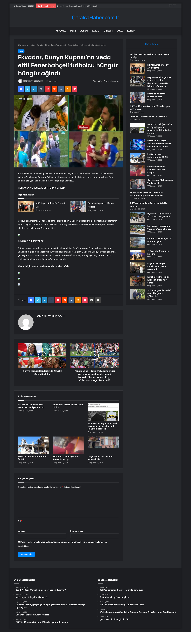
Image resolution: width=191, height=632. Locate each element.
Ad (20, 521)
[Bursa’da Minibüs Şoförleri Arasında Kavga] (68, 445)
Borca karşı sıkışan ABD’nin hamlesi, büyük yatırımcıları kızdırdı (159, 143)
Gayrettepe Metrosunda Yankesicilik (100, 458)
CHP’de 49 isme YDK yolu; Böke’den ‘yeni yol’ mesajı (31, 406)
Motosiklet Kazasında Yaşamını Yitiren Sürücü (159, 227)
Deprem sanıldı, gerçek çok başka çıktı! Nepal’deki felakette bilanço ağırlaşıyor (91, 6)
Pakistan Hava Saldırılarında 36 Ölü (32, 458)
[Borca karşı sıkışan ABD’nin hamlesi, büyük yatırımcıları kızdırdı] (137, 144)
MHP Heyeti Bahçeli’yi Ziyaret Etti (158, 66)
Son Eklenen (151, 44)
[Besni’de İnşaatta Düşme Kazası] (78, 206)
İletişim (131, 31)
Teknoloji (108, 31)
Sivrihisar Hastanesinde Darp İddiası (68, 406)
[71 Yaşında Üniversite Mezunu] (137, 255)
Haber (72, 31)
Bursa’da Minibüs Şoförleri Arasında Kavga (66, 458)
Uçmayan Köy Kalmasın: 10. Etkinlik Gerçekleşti (159, 215)
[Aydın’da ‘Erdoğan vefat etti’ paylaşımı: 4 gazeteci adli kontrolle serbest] (103, 412)
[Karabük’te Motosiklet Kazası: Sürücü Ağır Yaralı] (137, 281)
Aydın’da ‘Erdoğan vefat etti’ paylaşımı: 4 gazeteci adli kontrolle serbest (102, 426)
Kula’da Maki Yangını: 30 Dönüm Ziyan (159, 240)
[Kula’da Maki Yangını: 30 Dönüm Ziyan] (137, 242)
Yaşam (120, 31)
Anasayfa (61, 31)
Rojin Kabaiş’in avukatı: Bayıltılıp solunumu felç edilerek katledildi (146, 194)
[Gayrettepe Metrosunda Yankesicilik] (103, 445)
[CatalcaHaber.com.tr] (95, 17)
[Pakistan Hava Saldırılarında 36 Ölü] (33, 445)
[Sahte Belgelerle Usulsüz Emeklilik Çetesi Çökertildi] (137, 294)
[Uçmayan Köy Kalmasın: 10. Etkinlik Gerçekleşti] (137, 217)
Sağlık (95, 31)
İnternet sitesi (76, 531)
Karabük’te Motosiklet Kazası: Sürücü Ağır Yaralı (158, 280)
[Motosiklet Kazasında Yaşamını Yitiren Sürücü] (137, 230)
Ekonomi (84, 31)
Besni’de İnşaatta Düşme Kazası (156, 95)
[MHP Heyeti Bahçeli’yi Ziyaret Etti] (26, 206)
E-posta (22, 531)
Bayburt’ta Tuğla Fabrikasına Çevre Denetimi (156, 266)
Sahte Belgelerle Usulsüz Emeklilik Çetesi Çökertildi (159, 293)
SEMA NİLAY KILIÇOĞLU (33, 81)
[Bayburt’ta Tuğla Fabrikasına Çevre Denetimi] (137, 267)
